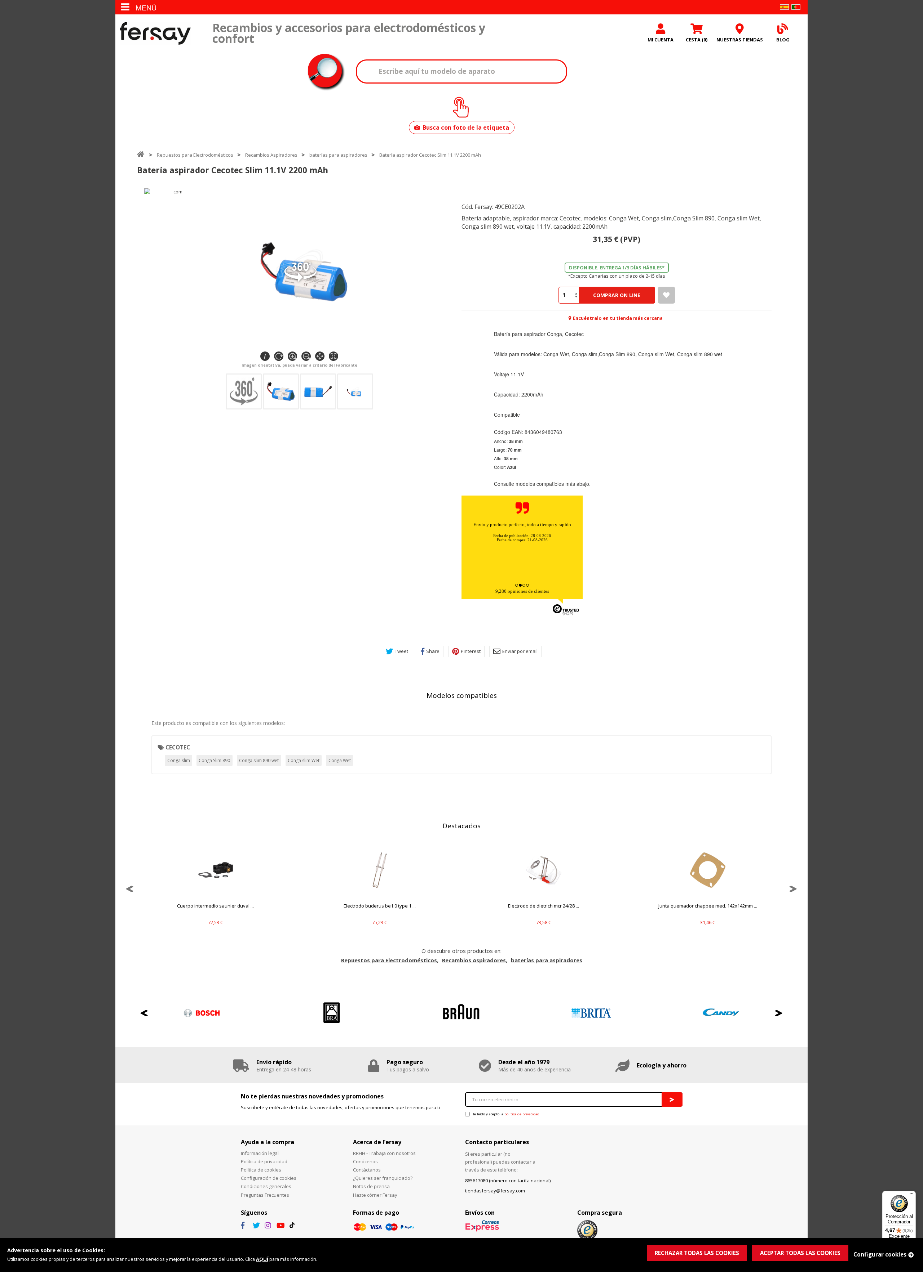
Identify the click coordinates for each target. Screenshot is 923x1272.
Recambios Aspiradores (271, 155)
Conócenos (365, 1161)
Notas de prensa (371, 1186)
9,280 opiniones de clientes (522, 591)
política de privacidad (521, 1114)
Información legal (260, 1153)
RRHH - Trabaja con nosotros (384, 1153)
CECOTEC (177, 747)
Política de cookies (261, 1169)
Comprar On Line (616, 295)
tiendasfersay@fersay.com (495, 1190)
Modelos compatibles (462, 695)
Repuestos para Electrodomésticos (195, 155)
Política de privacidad (264, 1161)
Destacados (461, 825)
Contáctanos (367, 1169)
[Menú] (911, 1195)
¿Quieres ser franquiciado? (382, 1178)
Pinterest (471, 651)
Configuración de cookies (268, 1178)
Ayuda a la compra (267, 1142)
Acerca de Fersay (377, 1142)
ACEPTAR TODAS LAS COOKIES (800, 1253)
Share (433, 651)
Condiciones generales (266, 1186)
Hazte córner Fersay (375, 1195)
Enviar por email (520, 651)
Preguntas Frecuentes (265, 1195)
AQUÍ (262, 1259)
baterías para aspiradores (338, 155)
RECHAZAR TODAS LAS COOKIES (697, 1253)
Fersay (155, 33)
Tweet (401, 651)
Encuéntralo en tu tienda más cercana (618, 318)
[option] (215, 889)
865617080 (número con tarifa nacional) (508, 1180)
